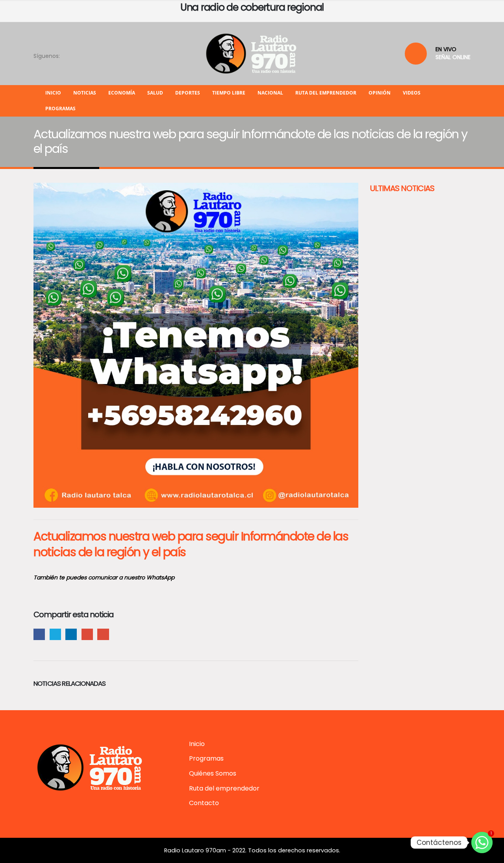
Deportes (187, 92)
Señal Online (453, 57)
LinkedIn (71, 634)
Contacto (204, 802)
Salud (155, 92)
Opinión (380, 92)
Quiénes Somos (212, 773)
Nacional (270, 92)
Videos (412, 92)
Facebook (39, 634)
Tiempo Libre (228, 92)
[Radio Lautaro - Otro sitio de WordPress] (252, 53)
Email (103, 634)
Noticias (84, 92)
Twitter (55, 634)
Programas (60, 108)
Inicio (53, 92)
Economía (121, 92)
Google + (87, 634)
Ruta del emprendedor (325, 92)
